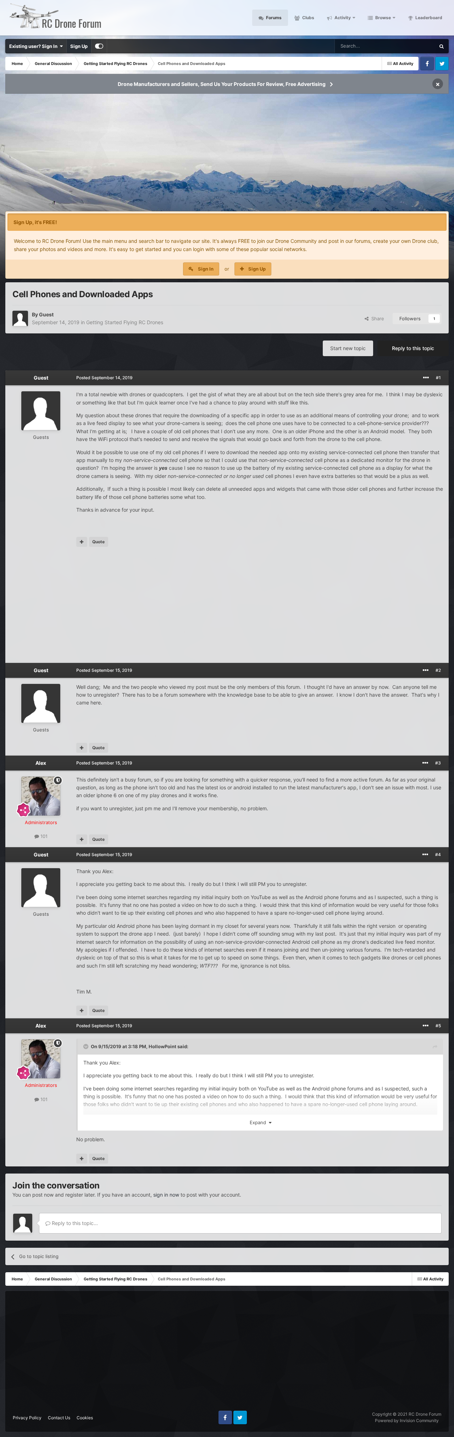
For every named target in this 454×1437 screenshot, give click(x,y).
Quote (98, 541)
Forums (273, 17)
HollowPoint (162, 1046)
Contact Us (59, 1417)
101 (43, 836)
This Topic (415, 46)
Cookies (85, 1417)
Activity (342, 17)
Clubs (307, 17)
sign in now (166, 1195)
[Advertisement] (227, 155)
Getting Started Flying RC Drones (124, 322)
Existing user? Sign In (34, 46)
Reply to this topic (413, 348)
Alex (40, 763)
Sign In (206, 269)
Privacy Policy (27, 1417)
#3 (438, 763)
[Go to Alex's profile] (40, 796)
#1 (438, 377)
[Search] (441, 46)
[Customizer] (99, 46)
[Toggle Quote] (86, 1046)
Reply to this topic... (74, 1223)
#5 (438, 1025)
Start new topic (348, 348)
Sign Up (79, 46)
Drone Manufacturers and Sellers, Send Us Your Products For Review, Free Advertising (222, 84)
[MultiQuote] (81, 542)
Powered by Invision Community (407, 1420)
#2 (438, 670)
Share (376, 318)
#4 (438, 854)
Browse (382, 17)
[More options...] (426, 378)
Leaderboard (428, 17)
